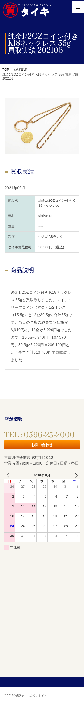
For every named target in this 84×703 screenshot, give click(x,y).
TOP (5, 69)
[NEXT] (75, 475)
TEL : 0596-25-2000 (39, 435)
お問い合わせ (42, 445)
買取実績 (20, 69)
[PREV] (8, 475)
